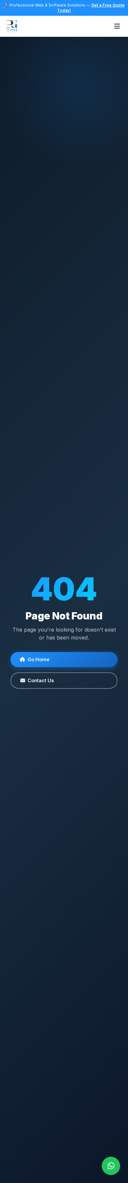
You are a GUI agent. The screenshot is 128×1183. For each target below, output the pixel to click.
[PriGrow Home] (11, 26)
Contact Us (41, 680)
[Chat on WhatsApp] (111, 1166)
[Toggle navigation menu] (117, 26)
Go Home (39, 659)
